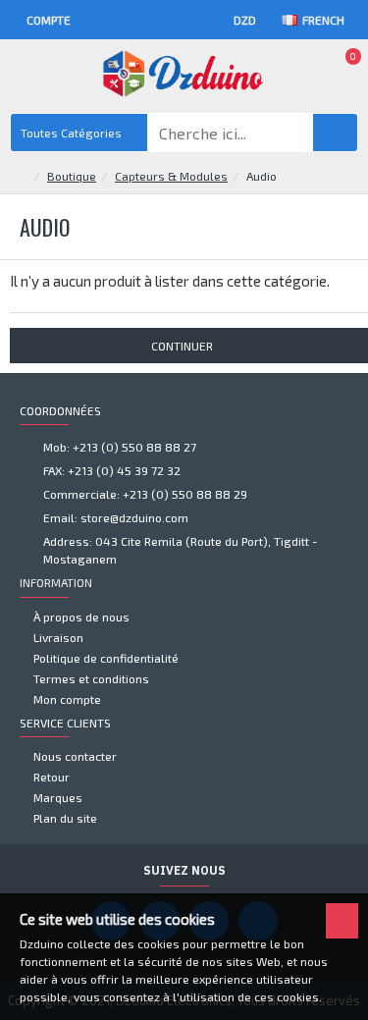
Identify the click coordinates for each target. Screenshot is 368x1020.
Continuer (182, 345)
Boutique (71, 176)
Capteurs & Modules (171, 176)
